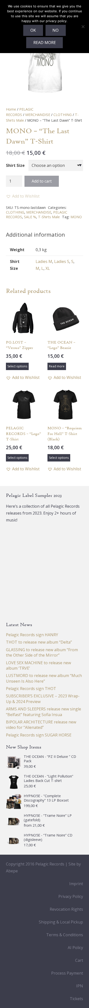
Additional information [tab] (35, 234)
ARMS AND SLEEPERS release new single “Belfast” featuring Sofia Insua (43, 711)
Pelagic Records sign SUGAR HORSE (38, 735)
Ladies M (44, 261)
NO (55, 30)
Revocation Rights (66, 909)
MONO (76, 217)
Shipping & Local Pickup (61, 922)
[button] (23, 196)
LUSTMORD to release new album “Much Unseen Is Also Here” (44, 678)
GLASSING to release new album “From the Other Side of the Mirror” (42, 652)
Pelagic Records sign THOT (31, 688)
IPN (79, 986)
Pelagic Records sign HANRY (32, 634)
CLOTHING (62, 114)
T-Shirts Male (49, 217)
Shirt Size (15, 165)
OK (33, 30)
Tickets (76, 998)
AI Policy (75, 947)
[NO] (82, 26)
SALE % (30, 217)
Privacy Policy (70, 896)
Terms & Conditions (64, 934)
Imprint (76, 883)
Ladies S (61, 261)
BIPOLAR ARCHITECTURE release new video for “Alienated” (41, 724)
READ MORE (44, 42)
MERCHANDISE (37, 114)
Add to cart (42, 181)
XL (47, 268)
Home (11, 109)
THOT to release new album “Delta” (39, 642)
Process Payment (67, 973)
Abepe (12, 871)
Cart (79, 960)
